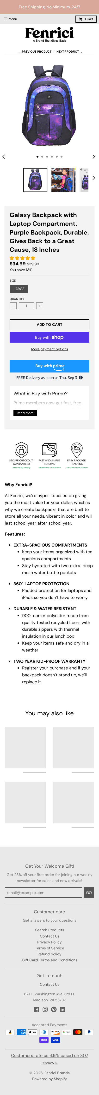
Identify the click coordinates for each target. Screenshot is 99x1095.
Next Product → (69, 52)
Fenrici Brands (57, 1072)
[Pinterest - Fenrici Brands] (54, 1009)
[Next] (93, 156)
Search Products (49, 929)
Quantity (17, 299)
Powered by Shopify (49, 1078)
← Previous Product (34, 52)
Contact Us (49, 936)
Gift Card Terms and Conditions (49, 960)
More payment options (49, 349)
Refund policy (49, 954)
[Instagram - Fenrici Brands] (45, 1009)
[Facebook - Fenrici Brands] (36, 1009)
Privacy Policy (49, 942)
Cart (88, 19)
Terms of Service (49, 948)
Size (13, 281)
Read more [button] (25, 413)
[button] (23, 258)
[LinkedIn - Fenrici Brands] (62, 1009)
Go (89, 892)
